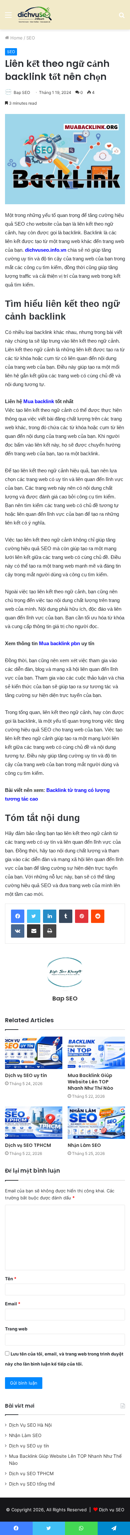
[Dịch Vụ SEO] (34, 15)
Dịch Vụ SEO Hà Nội (30, 1425)
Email (12, 1303)
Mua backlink (38, 401)
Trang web (16, 1328)
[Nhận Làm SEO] (96, 1122)
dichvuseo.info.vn (45, 250)
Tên (10, 1278)
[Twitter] (33, 916)
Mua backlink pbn (59, 643)
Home (16, 37)
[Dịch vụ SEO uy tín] (33, 1053)
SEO (30, 37)
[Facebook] (17, 916)
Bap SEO (22, 92)
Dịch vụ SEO (111, 1509)
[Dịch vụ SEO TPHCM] (33, 1122)
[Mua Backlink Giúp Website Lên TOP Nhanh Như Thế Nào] (96, 1053)
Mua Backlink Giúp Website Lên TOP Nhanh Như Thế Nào (90, 1081)
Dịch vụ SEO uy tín (26, 1075)
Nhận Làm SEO (84, 1145)
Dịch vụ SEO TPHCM (28, 1145)
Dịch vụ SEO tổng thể (32, 1484)
